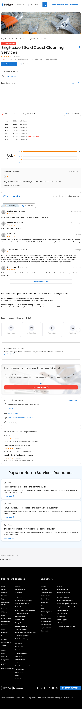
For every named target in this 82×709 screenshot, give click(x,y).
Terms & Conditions (8, 698)
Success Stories (46, 618)
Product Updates (46, 612)
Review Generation (21, 607)
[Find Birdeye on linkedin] (45, 688)
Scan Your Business (63, 610)
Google (13, 422)
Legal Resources (46, 628)
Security (28, 698)
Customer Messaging (22, 613)
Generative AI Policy (53, 698)
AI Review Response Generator (67, 604)
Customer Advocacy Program (66, 626)
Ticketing (4, 645)
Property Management (22, 666)
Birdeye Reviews (46, 621)
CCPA (44, 698)
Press (43, 608)
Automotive (19, 647)
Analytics (4, 656)
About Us (44, 589)
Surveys (3, 636)
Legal (16, 663)
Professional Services (63, 592)
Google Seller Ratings (5, 603)
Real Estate (19, 672)
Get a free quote (29, 64)
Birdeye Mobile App (7, 668)
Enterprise (18, 592)
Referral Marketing (21, 616)
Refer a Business (62, 623)
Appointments (6, 618)
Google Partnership (5, 664)
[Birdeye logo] (7, 4)
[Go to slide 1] (40, 383)
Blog (42, 605)
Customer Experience (22, 636)
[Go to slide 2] (41, 383)
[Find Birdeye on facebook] (37, 688)
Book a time (45, 599)
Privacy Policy (20, 698)
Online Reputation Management (26, 610)
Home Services (21, 39)
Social (3, 615)
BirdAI (3, 653)
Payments (4, 625)
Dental (17, 650)
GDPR (34, 698)
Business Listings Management (25, 632)
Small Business (20, 589)
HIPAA (39, 698)
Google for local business (23, 600)
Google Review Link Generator (66, 607)
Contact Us (45, 631)
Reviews (4, 592)
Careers (43, 615)
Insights (4, 639)
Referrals (4, 596)
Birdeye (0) (29, 206)
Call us (10, 409)
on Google (22, 211)
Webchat (4, 612)
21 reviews (17, 56)
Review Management (22, 604)
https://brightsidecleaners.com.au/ (20, 418)
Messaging (4, 633)
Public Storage (19, 669)
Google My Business (21, 626)
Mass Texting (5, 622)
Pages (3, 599)
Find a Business (62, 613)
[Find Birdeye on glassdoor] (57, 688)
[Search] (44, 4)
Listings (3, 589)
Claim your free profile (40, 387)
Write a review (57, 5)
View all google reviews (41, 281)
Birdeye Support (62, 620)
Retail (17, 675)
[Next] (78, 330)
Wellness (18, 679)
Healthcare (18, 656)
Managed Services (63, 589)
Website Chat (19, 620)
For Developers (61, 616)
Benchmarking (6, 642)
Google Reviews (20, 623)
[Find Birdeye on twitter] (41, 688)
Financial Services (21, 653)
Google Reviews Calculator (65, 600)
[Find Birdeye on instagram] (49, 688)
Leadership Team (46, 592)
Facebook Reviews (21, 629)
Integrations (5, 660)
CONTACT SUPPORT (70, 688)
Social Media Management (24, 639)
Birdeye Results (46, 624)
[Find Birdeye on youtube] (53, 688)
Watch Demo (45, 596)
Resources (44, 602)
